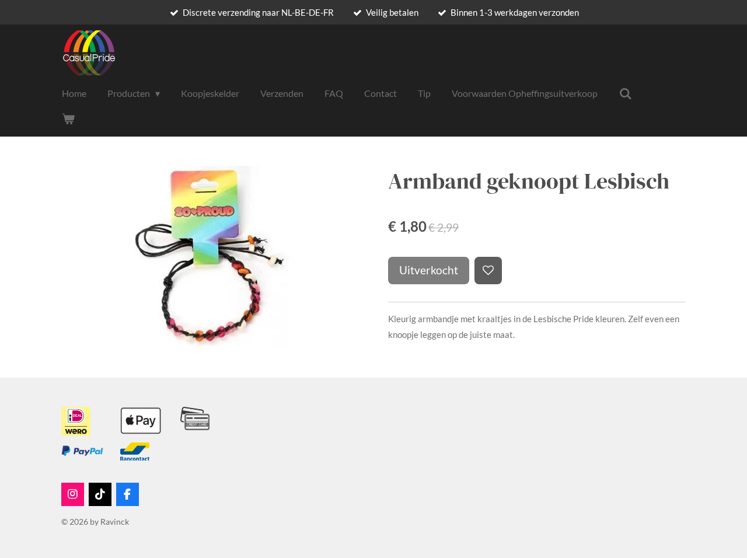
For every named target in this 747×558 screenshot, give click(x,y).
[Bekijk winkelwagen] (68, 118)
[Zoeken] (625, 93)
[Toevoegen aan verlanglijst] (488, 270)
